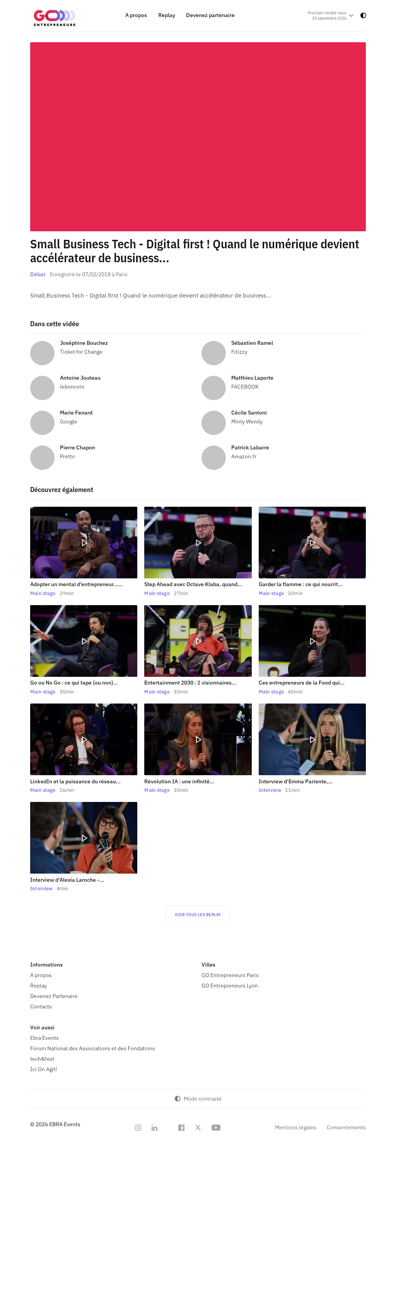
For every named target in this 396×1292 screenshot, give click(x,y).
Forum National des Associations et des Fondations (92, 1048)
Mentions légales (295, 1127)
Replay (166, 15)
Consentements (346, 1127)
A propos (136, 15)
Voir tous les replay (198, 914)
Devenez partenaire (210, 15)
